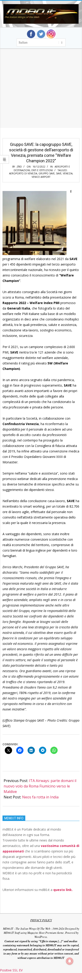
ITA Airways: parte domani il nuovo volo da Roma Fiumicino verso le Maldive (40, 786)
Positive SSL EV (11, 970)
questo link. (63, 890)
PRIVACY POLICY (41, 920)
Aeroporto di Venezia (23, 173)
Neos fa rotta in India (40, 797)
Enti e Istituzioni (42, 170)
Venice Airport (41, 176)
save (59, 173)
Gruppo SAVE (46, 173)
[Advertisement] (41, 94)
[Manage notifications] (69, 961)
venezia (67, 173)
